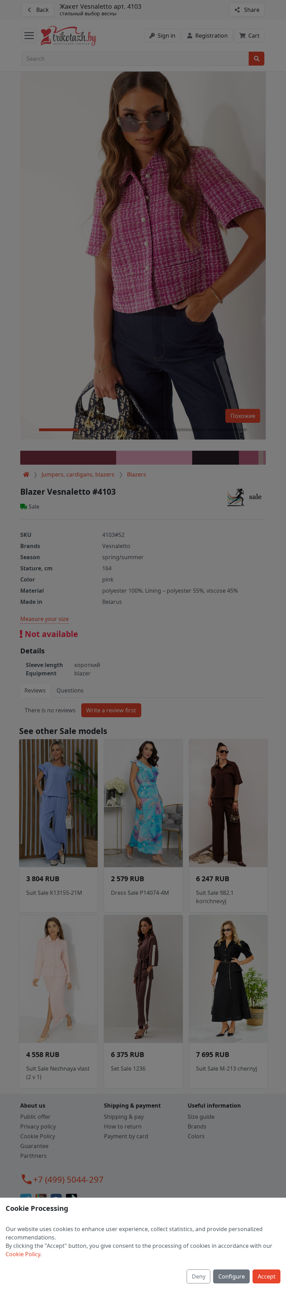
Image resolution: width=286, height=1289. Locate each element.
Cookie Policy (23, 1254)
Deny (198, 1276)
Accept (267, 1276)
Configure (231, 1276)
